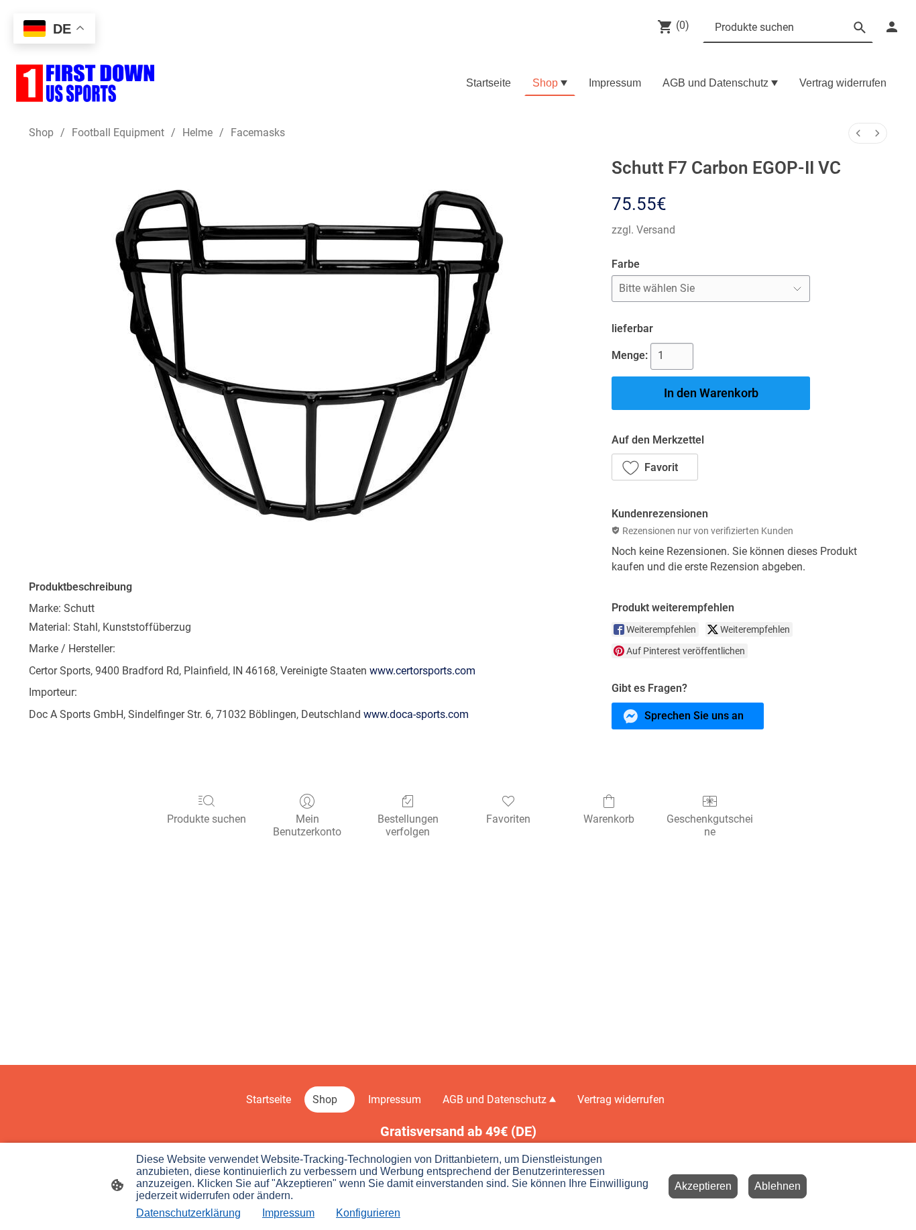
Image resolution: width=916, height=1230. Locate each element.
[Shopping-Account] (892, 27)
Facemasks (258, 132)
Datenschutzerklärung (188, 1213)
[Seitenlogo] (85, 83)
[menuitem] (858, 133)
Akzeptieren (703, 1186)
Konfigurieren (368, 1213)
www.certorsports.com (422, 670)
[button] (655, 467)
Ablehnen (777, 1186)
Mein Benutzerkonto (307, 825)
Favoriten (508, 819)
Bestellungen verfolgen (408, 825)
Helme (197, 132)
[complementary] (54, 29)
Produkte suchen (206, 819)
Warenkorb (608, 819)
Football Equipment (118, 132)
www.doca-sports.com (416, 714)
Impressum (288, 1213)
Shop (41, 132)
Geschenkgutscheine (710, 825)
